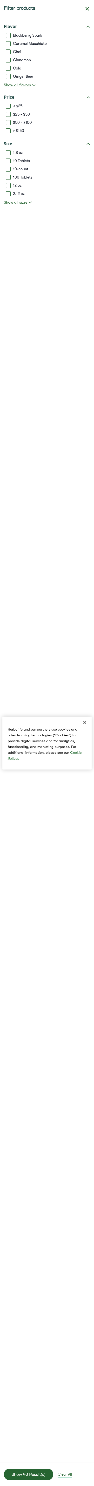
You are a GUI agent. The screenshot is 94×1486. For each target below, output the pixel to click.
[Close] (85, 722)
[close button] (87, 9)
